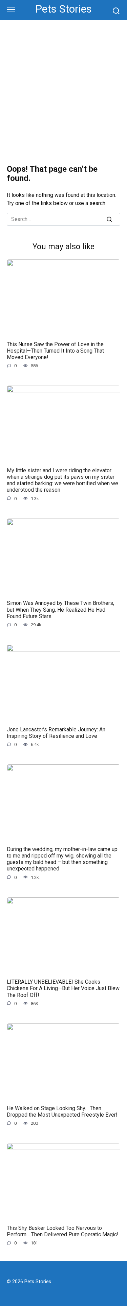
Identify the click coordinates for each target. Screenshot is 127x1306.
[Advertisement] (63, 87)
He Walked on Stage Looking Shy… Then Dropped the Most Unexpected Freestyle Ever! (62, 1111)
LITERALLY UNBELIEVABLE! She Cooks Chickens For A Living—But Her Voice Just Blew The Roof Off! (63, 988)
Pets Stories (63, 9)
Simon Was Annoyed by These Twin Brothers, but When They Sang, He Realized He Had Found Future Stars (60, 609)
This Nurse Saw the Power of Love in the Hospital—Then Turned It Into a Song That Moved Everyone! (55, 350)
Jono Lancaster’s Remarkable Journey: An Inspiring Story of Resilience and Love (56, 732)
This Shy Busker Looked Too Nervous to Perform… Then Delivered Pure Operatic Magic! (63, 1230)
